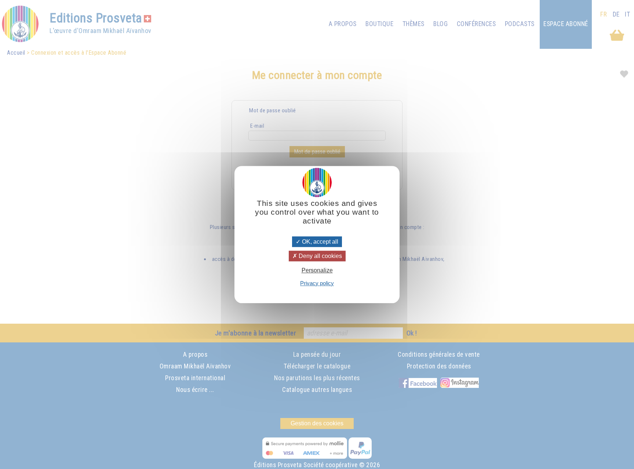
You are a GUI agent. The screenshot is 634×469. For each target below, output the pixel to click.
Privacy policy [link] (317, 283)
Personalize (317, 271)
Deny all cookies (319, 256)
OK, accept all (319, 242)
